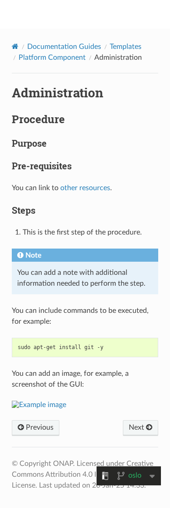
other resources (85, 188)
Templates (125, 46)
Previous (38, 427)
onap (91, 14)
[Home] (15, 46)
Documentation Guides (64, 46)
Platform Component (52, 57)
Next (137, 427)
